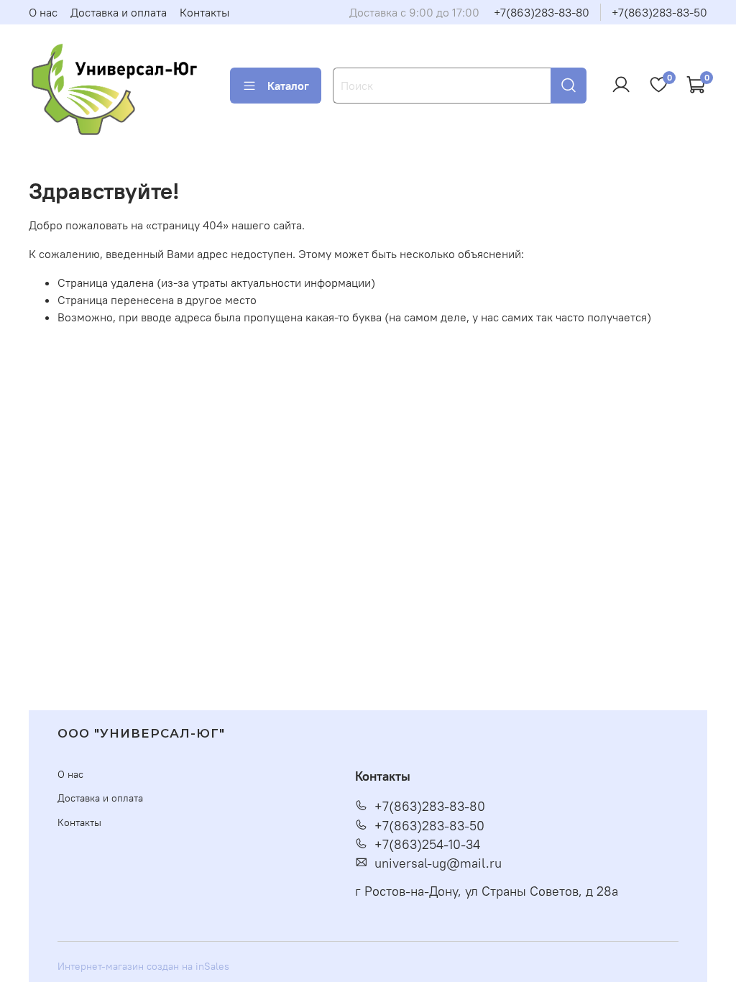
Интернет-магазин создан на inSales (143, 966)
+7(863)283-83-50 (659, 12)
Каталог (288, 85)
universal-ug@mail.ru (438, 863)
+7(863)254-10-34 (427, 845)
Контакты (204, 12)
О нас (43, 12)
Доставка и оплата (118, 12)
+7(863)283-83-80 (541, 12)
